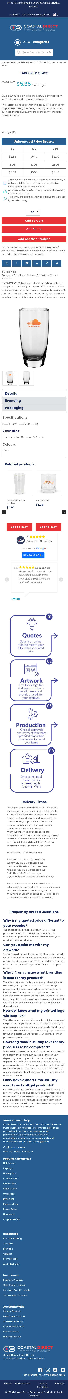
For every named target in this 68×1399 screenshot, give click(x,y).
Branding (8, 1248)
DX (10, 278)
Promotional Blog (12, 1238)
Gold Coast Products (14, 1285)
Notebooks (9, 1163)
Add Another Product (34, 239)
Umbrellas (8, 1193)
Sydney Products (12, 1311)
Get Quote (34, 229)
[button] (55, 15)
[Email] (26, 263)
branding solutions (41, 196)
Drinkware (8, 1198)
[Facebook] (16, 263)
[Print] (56, 263)
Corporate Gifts (11, 1219)
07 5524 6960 (18, 1147)
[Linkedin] (36, 263)
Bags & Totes (10, 1188)
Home (5, 62)
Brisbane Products (13, 1279)
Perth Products (11, 1331)
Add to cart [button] (19, 527)
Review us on (31, 555)
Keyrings (8, 1168)
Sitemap (59, 1383)
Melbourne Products (14, 1316)
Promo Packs (10, 1258)
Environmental (23, 1383)
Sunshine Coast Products (16, 1290)
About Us (8, 1243)
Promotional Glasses (44, 62)
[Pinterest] (46, 263)
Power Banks (10, 1209)
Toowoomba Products (15, 1295)
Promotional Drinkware (21, 62)
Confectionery (11, 1178)
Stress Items (9, 1183)
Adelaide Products (13, 1321)
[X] (6, 263)
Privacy (8, 1383)
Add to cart (34, 221)
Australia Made (11, 1264)
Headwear (9, 1214)
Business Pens (10, 1204)
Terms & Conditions (43, 1385)
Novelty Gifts (9, 1173)
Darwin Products (12, 1336)
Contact (14, 14)
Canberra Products (13, 1326)
